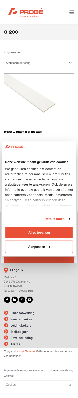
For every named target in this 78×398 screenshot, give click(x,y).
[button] (71, 12)
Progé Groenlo (26, 351)
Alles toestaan (39, 232)
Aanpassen (36, 247)
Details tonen (54, 219)
